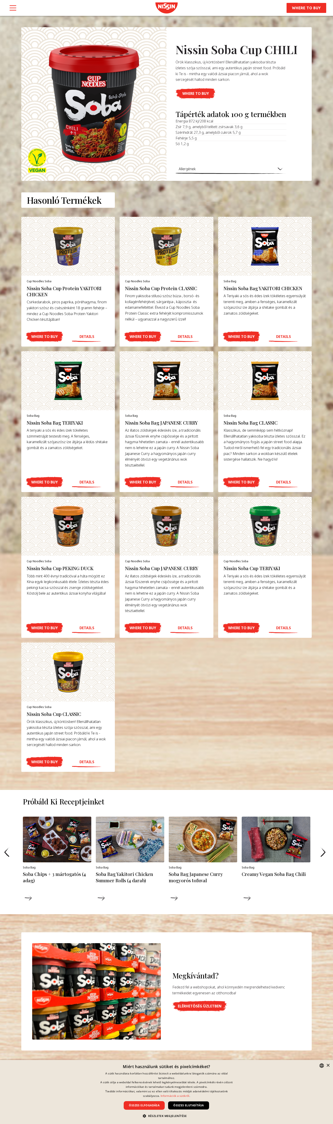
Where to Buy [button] (306, 8)
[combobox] (321, 1065)
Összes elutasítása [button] (188, 1105)
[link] (166, 8)
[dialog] (166, 1092)
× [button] (328, 1065)
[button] (195, 93)
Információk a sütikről (175, 1096)
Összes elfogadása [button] (144, 1105)
